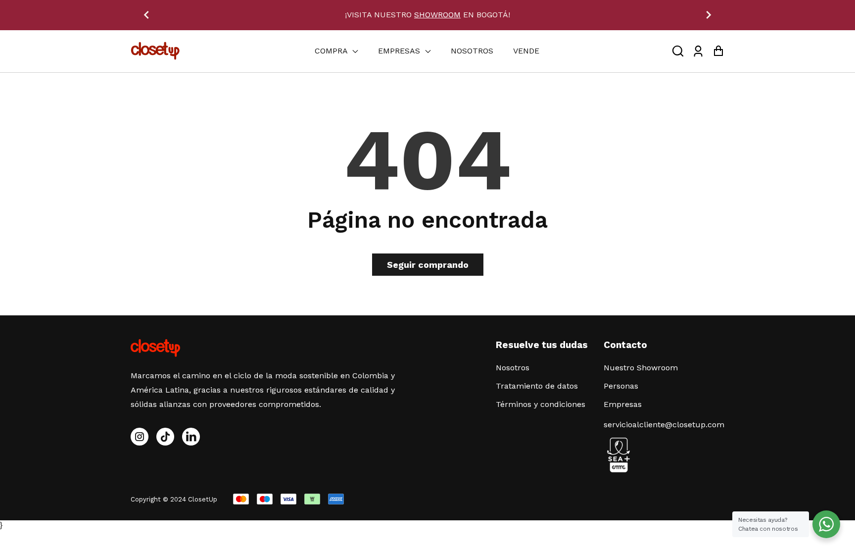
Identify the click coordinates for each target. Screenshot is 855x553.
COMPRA (332, 50)
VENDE (526, 50)
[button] (678, 51)
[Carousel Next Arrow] (708, 15)
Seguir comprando (428, 264)
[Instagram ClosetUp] (139, 437)
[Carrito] (718, 51)
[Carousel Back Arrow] (146, 15)
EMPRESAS (400, 50)
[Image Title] (165, 437)
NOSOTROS (472, 50)
